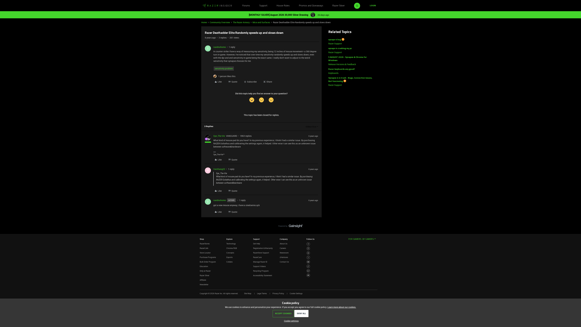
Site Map (247, 293)
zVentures (284, 257)
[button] (372, 6)
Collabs (229, 262)
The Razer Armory (241, 22)
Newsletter (204, 284)
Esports (229, 257)
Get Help (256, 243)
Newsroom (284, 252)
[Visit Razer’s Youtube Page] (308, 262)
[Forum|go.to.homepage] (217, 6)
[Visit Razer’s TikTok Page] (308, 266)
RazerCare (257, 257)
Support (263, 6)
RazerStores (205, 243)
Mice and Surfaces (261, 22)
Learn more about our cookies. (341, 307)
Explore (229, 239)
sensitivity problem (224, 68)
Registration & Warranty (263, 248)
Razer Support (335, 43)
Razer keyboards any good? (341, 69)
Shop (202, 239)
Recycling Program (261, 271)
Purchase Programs (208, 257)
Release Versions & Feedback (342, 64)
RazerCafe (204, 248)
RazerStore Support (261, 252)
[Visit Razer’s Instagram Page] (308, 248)
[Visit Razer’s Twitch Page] (308, 271)
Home (204, 22)
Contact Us (284, 262)
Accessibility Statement (262, 275)
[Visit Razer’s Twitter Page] (308, 257)
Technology (231, 243)
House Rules (283, 6)
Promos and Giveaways (311, 6)
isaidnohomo (219, 47)
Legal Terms (262, 293)
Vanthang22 (219, 169)
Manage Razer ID (260, 262)
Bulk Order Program (208, 262)
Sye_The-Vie (219, 135)
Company (284, 239)
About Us (283, 243)
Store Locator (205, 252)
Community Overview (220, 22)
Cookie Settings (296, 293)
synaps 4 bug (334, 40)
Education (204, 266)
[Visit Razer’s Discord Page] (308, 275)
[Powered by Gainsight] (290, 227)
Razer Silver (338, 6)
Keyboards (333, 73)
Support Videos (259, 266)
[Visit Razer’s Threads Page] (308, 253)
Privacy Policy (278, 293)
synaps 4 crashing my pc (340, 49)
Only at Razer (205, 271)
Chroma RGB (231, 248)
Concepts (230, 252)
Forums (246, 6)
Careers (283, 248)
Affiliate (203, 280)
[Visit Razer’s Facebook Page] (308, 244)
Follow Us (310, 239)
